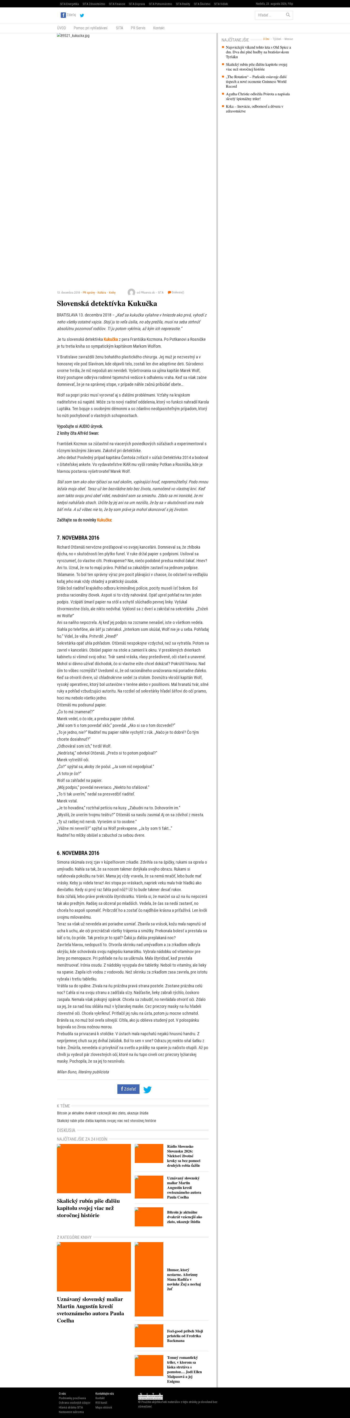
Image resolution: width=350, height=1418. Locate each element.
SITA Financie (117, 4)
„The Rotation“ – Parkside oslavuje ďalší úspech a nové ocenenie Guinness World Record (256, 81)
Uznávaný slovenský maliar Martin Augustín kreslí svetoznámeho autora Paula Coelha (184, 1187)
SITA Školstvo (202, 4)
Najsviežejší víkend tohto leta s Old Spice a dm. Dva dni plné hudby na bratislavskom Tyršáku (258, 52)
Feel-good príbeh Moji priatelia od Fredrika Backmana (185, 1335)
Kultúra (102, 292)
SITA (119, 28)
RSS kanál (101, 1402)
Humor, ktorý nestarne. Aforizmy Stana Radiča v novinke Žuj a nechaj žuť (184, 1279)
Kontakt (159, 28)
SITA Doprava (137, 4)
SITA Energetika (69, 4)
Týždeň (277, 39)
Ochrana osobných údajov (74, 1402)
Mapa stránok (103, 1407)
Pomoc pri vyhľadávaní (90, 28)
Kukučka (111, 339)
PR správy (89, 292)
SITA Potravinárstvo (160, 4)
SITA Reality (183, 4)
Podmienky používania (72, 1398)
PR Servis (138, 28)
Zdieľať (129, 1089)
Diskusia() (177, 292)
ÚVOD (61, 28)
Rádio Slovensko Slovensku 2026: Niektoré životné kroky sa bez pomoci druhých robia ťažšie (183, 1155)
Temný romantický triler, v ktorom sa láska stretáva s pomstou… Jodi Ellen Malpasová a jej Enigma (184, 1369)
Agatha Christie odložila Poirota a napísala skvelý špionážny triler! (258, 96)
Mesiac (289, 39)
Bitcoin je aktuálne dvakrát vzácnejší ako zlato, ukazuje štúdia (102, 1113)
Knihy (112, 292)
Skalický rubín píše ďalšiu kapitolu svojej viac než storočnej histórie (256, 66)
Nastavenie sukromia (71, 1412)
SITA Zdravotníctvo (94, 4)
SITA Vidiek (221, 4)
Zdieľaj (71, 15)
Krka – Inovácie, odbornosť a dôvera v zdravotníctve (254, 108)
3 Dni (266, 39)
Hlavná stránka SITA (71, 1407)
